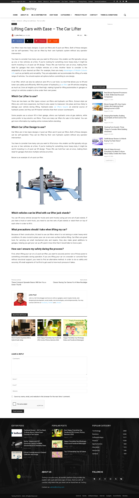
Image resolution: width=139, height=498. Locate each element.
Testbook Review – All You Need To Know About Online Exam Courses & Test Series (35, 432)
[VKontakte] (121, 479)
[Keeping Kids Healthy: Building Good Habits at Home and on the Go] (97, 118)
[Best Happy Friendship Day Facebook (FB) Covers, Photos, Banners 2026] (49, 327)
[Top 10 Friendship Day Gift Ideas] (57, 454)
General (19, 21)
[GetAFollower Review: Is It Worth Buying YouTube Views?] (97, 141)
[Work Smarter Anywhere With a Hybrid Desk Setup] (23, 327)
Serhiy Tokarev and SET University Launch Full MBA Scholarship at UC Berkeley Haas (35, 443)
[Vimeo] (123, 1)
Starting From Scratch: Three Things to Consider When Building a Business (115, 129)
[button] (124, 15)
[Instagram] (117, 1)
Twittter (50, 302)
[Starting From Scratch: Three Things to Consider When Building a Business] (97, 130)
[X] (120, 1)
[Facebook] (114, 1)
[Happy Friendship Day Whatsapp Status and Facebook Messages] (75, 327)
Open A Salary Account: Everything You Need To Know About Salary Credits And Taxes (115, 151)
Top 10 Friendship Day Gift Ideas (75, 451)
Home (13, 21)
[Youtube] (126, 1)
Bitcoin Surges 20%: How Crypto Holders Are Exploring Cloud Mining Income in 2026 (115, 106)
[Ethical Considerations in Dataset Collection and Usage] (17, 455)
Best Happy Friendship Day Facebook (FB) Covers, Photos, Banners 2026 (74, 432)
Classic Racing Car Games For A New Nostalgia (70, 282)
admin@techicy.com (57, 487)
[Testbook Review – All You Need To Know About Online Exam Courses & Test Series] (17, 433)
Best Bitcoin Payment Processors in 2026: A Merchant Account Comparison (115, 95)
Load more (109, 160)
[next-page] (16, 344)
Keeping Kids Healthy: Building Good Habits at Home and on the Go (115, 118)
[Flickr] (105, 479)
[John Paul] (13, 35)
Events (40, 335)
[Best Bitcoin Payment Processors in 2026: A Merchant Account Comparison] (97, 95)
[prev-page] (13, 344)
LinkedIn (58, 302)
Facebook (44, 302)
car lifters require (61, 107)
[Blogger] (94, 479)
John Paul (19, 35)
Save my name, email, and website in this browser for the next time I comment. (42, 396)
